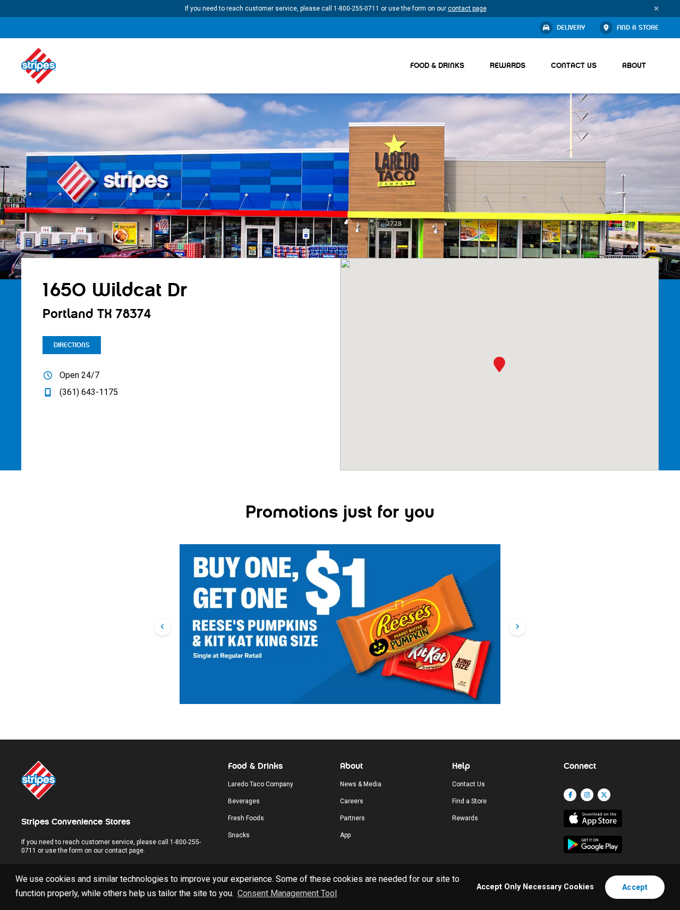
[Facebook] (570, 794)
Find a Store (638, 27)
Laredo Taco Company (260, 784)
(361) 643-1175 (89, 392)
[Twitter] (604, 794)
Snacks (239, 835)
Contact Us (574, 65)
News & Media (360, 784)
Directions (72, 345)
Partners (352, 818)
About (634, 65)
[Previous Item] (162, 626)
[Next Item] (517, 626)
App (345, 835)
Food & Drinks (437, 65)
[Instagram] (587, 794)
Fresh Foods (246, 818)
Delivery (571, 27)
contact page (467, 8)
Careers (351, 801)
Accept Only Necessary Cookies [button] (535, 886)
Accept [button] (635, 887)
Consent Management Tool (287, 893)
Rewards (507, 65)
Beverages (244, 801)
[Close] (656, 8)
